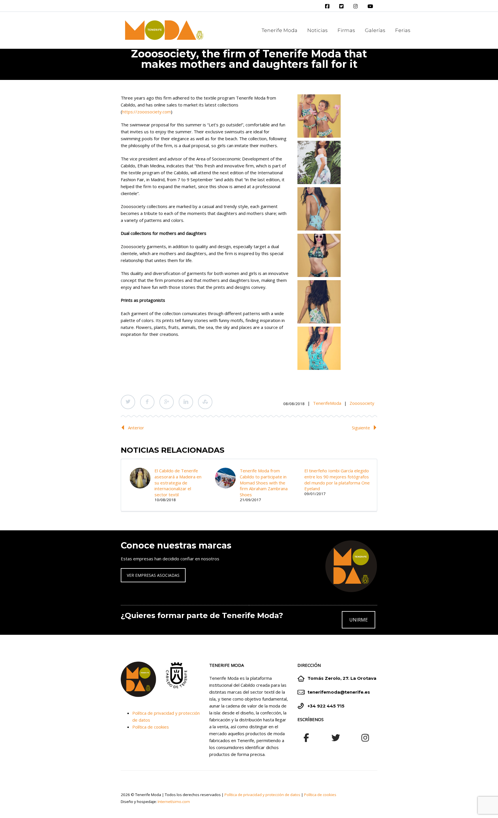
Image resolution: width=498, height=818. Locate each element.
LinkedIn (186, 402)
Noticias (317, 30)
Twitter (128, 402)
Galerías (375, 30)
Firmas (346, 30)
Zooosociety (362, 403)
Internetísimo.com (174, 801)
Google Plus (166, 402)
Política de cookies (150, 727)
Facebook (147, 402)
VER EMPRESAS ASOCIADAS (153, 575)
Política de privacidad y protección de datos (262, 794)
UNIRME (358, 620)
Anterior (136, 427)
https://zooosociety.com (146, 112)
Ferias (402, 30)
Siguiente (361, 427)
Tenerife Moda (279, 30)
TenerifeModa (327, 403)
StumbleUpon (205, 402)
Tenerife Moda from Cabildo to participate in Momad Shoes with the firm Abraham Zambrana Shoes (264, 482)
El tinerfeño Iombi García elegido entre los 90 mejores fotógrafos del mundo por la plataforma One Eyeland (337, 479)
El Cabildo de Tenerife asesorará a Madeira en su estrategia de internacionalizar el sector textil (177, 482)
